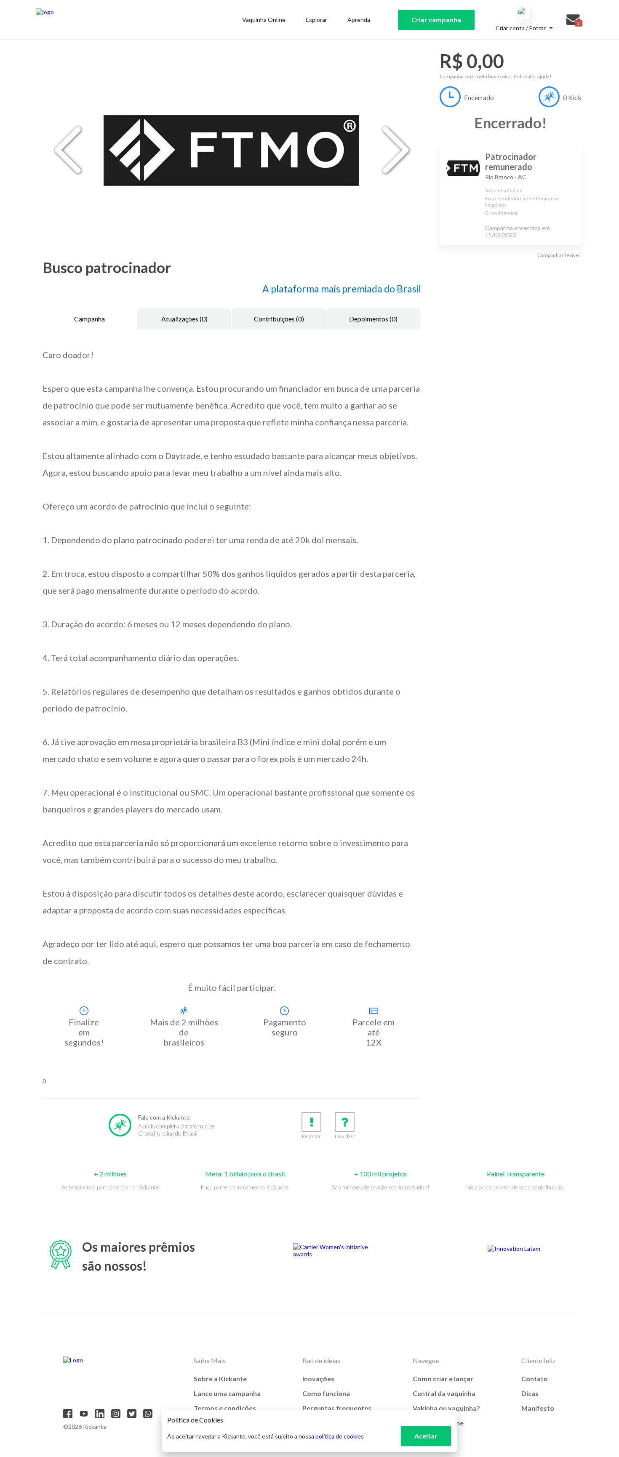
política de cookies (339, 1436)
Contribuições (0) (279, 319)
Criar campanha (436, 20)
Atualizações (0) (184, 319)
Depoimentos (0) (373, 319)
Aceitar (426, 1436)
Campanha (89, 319)
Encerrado (479, 97)
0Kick (572, 97)
